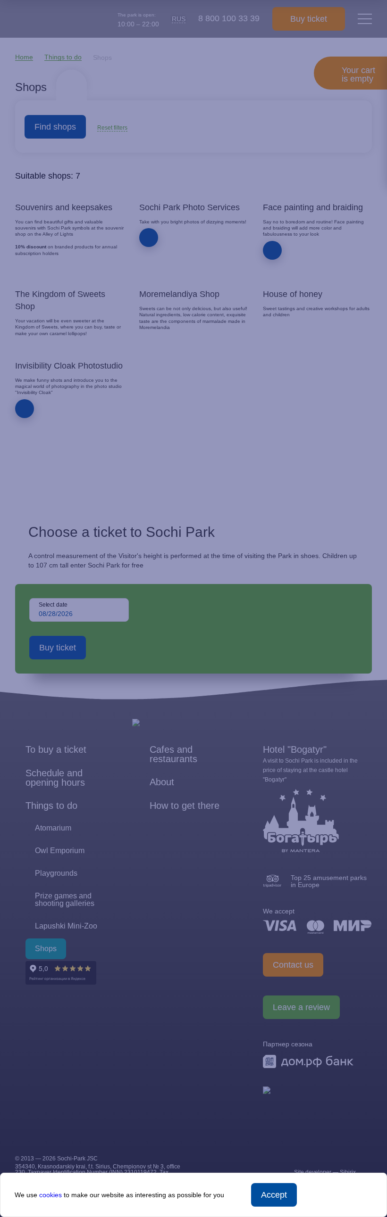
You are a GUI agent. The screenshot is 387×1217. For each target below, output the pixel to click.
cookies (50, 1195)
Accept (274, 1195)
